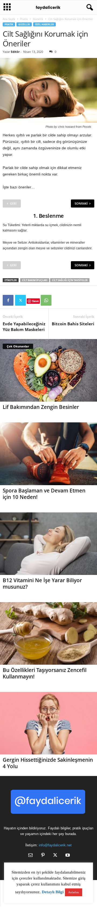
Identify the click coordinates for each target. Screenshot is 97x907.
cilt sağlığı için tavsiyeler (70, 280)
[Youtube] (67, 856)
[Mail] (30, 856)
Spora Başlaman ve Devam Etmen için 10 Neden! (44, 494)
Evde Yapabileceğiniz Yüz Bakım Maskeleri (24, 326)
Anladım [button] (73, 892)
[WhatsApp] (46, 300)
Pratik (24, 19)
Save (35, 301)
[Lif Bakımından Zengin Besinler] (48, 370)
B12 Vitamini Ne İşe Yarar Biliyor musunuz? (42, 583)
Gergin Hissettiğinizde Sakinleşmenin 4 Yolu (48, 763)
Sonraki (81, 203)
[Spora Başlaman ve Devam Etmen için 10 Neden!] (48, 453)
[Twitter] (20, 300)
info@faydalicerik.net (55, 845)
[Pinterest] (43, 856)
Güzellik (38, 19)
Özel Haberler (44, 24)
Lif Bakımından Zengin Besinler (41, 407)
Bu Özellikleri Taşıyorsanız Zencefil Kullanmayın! (44, 673)
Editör (15, 52)
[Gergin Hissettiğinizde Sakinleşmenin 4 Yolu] (48, 723)
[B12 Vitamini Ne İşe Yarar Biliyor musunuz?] (48, 543)
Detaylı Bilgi (53, 892)
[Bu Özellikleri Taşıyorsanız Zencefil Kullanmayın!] (48, 633)
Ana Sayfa (9, 19)
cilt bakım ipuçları (34, 280)
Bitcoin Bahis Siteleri (73, 323)
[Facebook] (8, 300)
